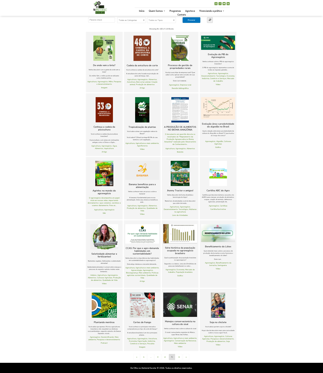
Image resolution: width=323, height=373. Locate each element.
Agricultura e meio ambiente (147, 143)
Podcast (104, 343)
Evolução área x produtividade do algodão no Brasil (218, 125)
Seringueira (222, 265)
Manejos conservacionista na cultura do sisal (180, 323)
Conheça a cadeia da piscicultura (104, 128)
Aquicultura (109, 148)
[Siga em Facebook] (220, 3)
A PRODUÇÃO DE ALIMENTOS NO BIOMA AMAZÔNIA (180, 128)
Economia (230, 76)
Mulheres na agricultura (185, 210)
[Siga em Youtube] (224, 3)
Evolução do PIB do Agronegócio (218, 56)
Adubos (93, 275)
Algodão (219, 141)
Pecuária (150, 343)
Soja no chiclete (218, 322)
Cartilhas (223, 206)
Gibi (104, 213)
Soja (228, 341)
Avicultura (131, 82)
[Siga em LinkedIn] (228, 3)
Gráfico (218, 147)
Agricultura (92, 81)
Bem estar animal (143, 82)
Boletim (180, 152)
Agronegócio (103, 81)
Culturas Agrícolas (104, 277)
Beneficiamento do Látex (218, 246)
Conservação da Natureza (185, 341)
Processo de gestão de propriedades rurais (180, 66)
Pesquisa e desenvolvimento (109, 82)
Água (115, 146)
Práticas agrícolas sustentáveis (142, 274)
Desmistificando (107, 337)
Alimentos (153, 79)
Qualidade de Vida (109, 280)
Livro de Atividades (180, 215)
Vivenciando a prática (210, 11)
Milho (111, 81)
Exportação (142, 341)
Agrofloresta (142, 146)
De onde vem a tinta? (104, 65)
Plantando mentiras (104, 322)
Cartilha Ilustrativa (218, 209)
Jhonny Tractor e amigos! (180, 190)
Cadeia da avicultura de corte (142, 65)
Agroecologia (136, 270)
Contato (181, 15)
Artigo (142, 88)
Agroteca (190, 11)
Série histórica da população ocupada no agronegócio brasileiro (180, 250)
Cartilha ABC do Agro (218, 190)
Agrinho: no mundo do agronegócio (104, 192)
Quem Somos (156, 11)
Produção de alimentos (145, 84)
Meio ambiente (145, 273)
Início (141, 11)
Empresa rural (185, 85)
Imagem (104, 87)
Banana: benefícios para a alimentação (142, 186)
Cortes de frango (142, 322)
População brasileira (184, 272)
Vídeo (218, 84)
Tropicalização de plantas (142, 126)
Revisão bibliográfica (180, 88)
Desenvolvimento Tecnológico (213, 76)
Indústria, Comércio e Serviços (214, 78)
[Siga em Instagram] (216, 3)
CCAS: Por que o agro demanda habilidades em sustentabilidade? (142, 251)
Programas (175, 11)
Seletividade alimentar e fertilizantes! (104, 255)
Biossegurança (132, 273)
